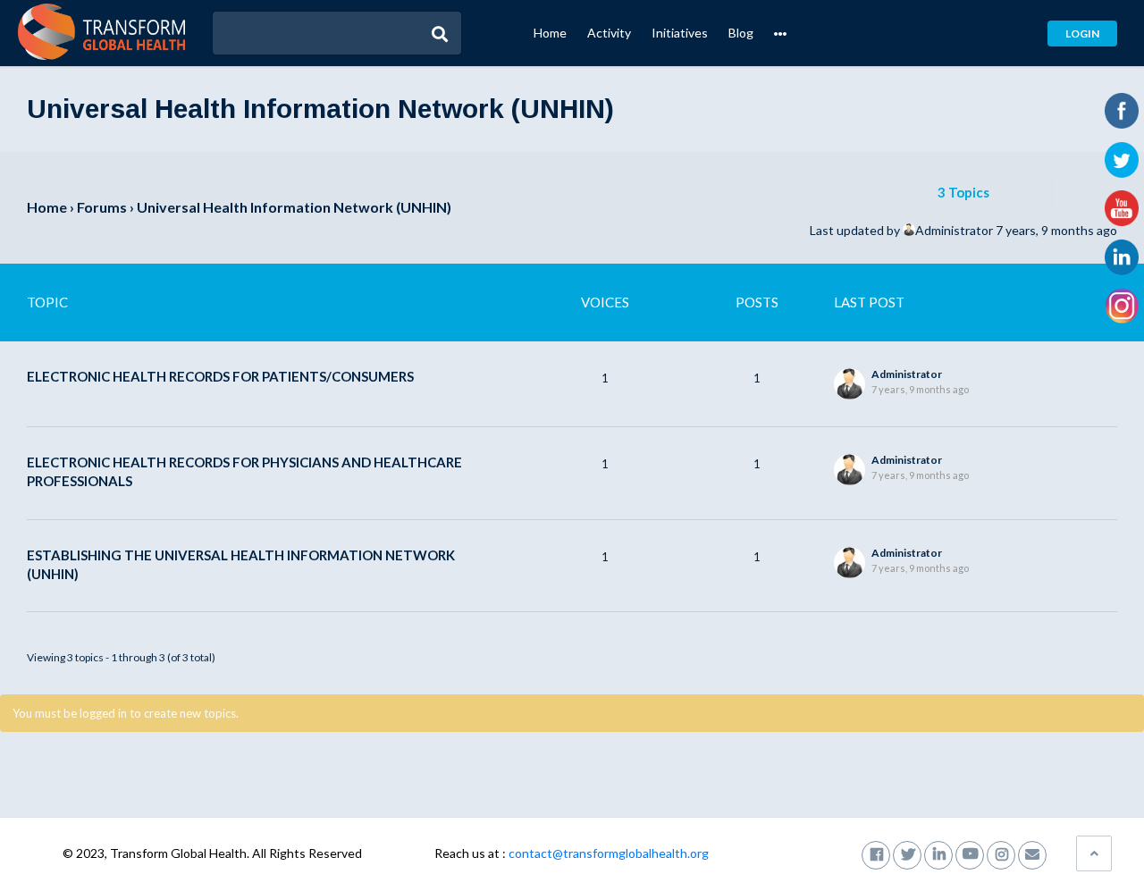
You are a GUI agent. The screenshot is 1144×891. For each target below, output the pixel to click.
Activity (609, 32)
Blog (740, 32)
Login (1082, 33)
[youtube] (969, 853)
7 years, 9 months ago (1056, 230)
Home (550, 32)
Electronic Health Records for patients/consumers (220, 376)
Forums (102, 206)
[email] (1032, 853)
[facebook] (876, 853)
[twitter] (907, 853)
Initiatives (680, 32)
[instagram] (1001, 853)
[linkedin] (938, 853)
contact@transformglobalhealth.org (609, 853)
